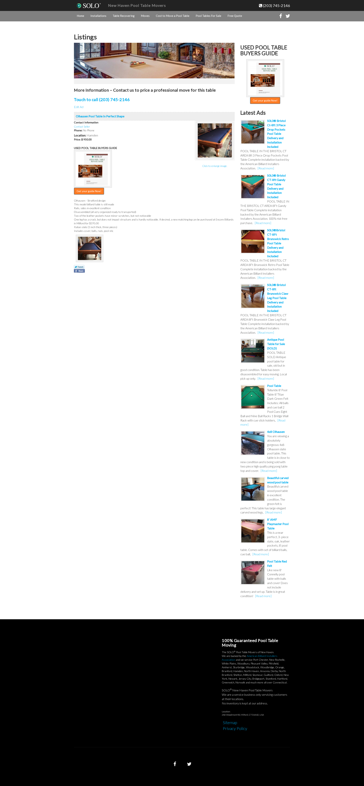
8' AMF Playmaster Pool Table (278, 524)
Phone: (78, 130)
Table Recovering (124, 15)
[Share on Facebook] (79, 271)
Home (80, 15)
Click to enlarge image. (214, 165)
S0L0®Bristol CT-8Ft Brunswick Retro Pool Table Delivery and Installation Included (278, 243)
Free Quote (235, 15)
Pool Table (274, 385)
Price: (77, 139)
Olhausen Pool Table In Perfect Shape (100, 116)
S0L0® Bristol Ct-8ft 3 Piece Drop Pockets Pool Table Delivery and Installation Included (276, 133)
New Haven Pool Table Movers (137, 5)
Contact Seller (82, 126)
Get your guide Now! (89, 191)
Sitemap (230, 722)
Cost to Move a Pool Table (172, 15)
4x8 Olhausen (276, 431)
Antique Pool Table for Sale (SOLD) (276, 344)
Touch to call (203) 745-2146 (102, 99)
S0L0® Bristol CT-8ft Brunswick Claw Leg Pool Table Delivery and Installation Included (277, 297)
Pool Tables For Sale (208, 15)
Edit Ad (78, 107)
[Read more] (266, 168)
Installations (98, 15)
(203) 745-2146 (276, 5)
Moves (145, 15)
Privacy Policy (235, 728)
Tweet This (79, 267)
